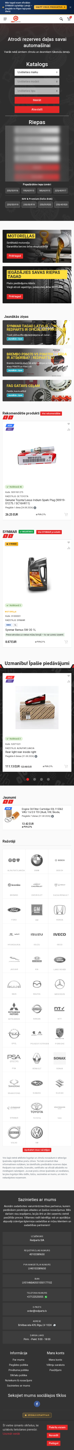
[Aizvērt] (70, 7)
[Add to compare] (68, 429)
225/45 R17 (60, 190)
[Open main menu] (5, 19)
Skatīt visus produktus (49, 7)
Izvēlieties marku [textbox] (27, 72)
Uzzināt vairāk (11, 1433)
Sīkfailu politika (18, 1375)
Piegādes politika (18, 1364)
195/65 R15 (28, 190)
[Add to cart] (66, 514)
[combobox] (37, 72)
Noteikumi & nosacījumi (18, 1380)
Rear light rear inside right (20, 752)
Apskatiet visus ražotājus (37, 1150)
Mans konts (55, 1359)
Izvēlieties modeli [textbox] (28, 81)
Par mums (18, 1359)
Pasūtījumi (55, 1370)
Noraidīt (53, 1435)
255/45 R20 (61, 204)
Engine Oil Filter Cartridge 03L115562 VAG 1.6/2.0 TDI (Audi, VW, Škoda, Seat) (42, 812)
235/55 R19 (12, 204)
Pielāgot (53, 1443)
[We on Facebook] (37, 1404)
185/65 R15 (44, 190)
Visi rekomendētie (51, 413)
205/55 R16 (12, 190)
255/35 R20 (45, 204)
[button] (26, 778)
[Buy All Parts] (16, 19)
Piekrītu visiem (57, 1427)
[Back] (6, 417)
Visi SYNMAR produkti (49, 532)
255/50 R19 (29, 204)
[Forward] (11, 417)
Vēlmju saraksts (55, 1364)
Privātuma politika (19, 1370)
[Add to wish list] (68, 424)
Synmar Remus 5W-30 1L (20, 629)
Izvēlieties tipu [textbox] (26, 90)
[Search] (61, 19)
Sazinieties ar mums (18, 1385)
